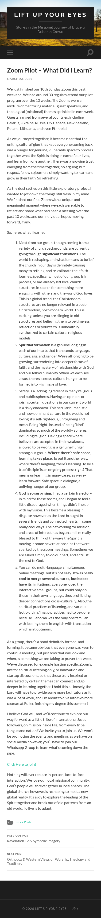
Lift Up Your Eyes (50, 14)
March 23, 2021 (19, 78)
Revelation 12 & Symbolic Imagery (33, 838)
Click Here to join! (21, 764)
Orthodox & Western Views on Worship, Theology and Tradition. (48, 859)
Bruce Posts (23, 822)
